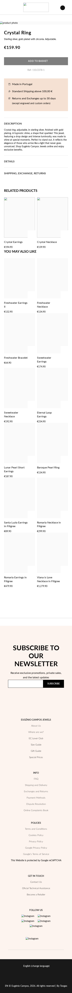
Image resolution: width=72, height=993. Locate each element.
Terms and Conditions (36, 829)
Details (9, 161)
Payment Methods (36, 798)
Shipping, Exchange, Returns (25, 173)
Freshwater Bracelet (16, 357)
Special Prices (36, 757)
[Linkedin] (36, 926)
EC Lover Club (36, 738)
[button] (31, 242)
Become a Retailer (36, 895)
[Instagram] (27, 916)
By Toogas (62, 986)
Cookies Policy (36, 835)
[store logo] (36, 7)
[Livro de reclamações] (32, 939)
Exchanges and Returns (36, 791)
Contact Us (36, 882)
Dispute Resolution (36, 804)
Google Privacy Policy (36, 848)
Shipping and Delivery (36, 785)
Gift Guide (36, 751)
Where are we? (36, 732)
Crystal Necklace (47, 242)
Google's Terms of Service (36, 854)
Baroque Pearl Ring (48, 467)
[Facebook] (44, 916)
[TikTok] (44, 921)
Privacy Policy (52, 697)
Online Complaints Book (36, 810)
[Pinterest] (27, 921)
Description (13, 123)
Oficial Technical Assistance (36, 888)
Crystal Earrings (13, 242)
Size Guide (36, 745)
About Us (36, 726)
